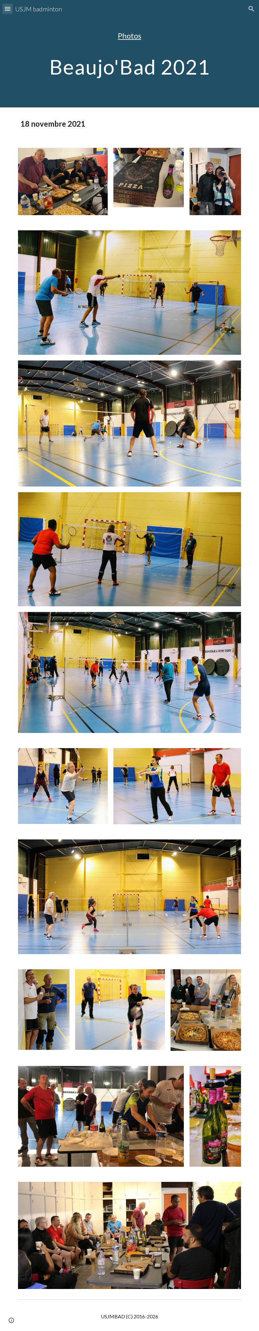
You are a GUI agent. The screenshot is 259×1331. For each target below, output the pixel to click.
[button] (7, 8)
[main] (129, 35)
